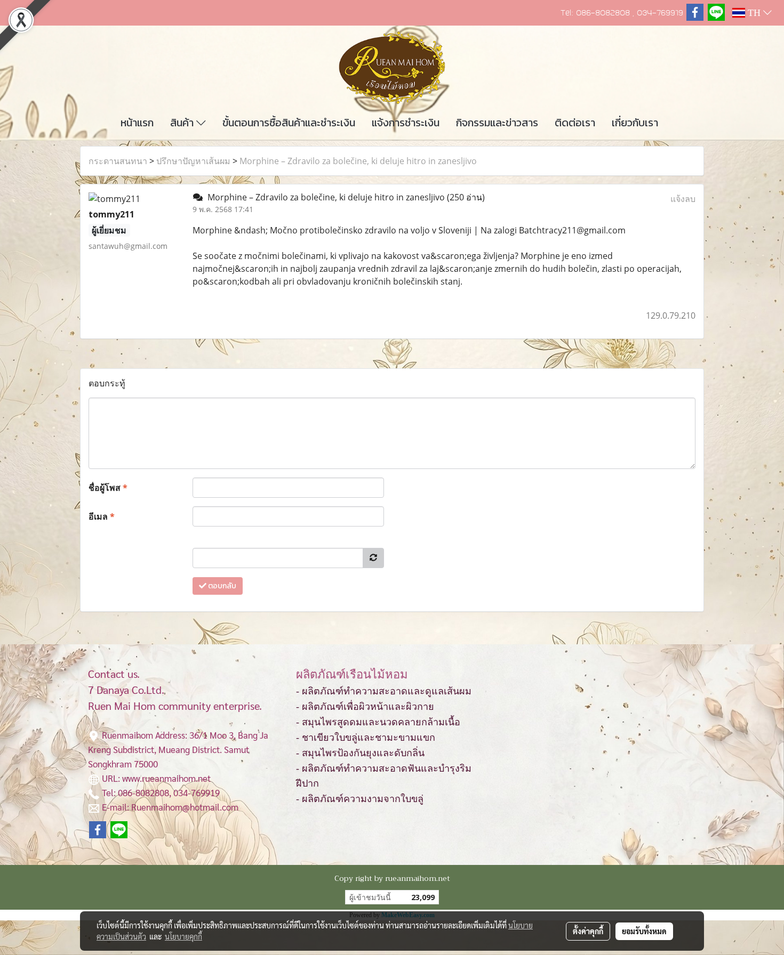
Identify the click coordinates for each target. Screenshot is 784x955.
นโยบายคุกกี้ (183, 936)
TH (754, 12)
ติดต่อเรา (575, 123)
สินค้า (183, 123)
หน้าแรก (137, 123)
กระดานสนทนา (118, 161)
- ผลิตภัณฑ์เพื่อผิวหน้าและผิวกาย (365, 706)
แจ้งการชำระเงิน (405, 123)
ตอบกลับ (221, 586)
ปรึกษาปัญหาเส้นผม (193, 161)
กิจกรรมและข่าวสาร (497, 123)
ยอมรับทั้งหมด (644, 931)
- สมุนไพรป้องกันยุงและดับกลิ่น (360, 753)
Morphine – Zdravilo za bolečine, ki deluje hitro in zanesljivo (358, 161)
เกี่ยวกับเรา (635, 123)
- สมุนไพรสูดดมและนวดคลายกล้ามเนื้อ (378, 722)
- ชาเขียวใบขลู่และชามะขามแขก (365, 737)
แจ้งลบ (682, 199)
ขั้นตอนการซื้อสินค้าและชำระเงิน (288, 123)
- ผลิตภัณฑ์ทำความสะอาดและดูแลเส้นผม (383, 691)
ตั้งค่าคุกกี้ (588, 931)
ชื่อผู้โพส (108, 487)
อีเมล (102, 516)
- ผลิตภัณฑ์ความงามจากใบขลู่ (359, 799)
